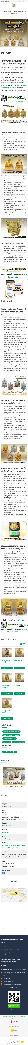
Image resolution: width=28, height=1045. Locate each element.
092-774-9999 (6, 826)
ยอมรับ (22, 1041)
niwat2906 (5, 832)
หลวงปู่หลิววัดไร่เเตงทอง (18, 742)
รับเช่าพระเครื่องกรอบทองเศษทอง (11, 735)
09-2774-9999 (20, 620)
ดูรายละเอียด (7, 668)
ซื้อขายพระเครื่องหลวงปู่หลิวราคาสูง (11, 732)
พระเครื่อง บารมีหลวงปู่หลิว (10, 752)
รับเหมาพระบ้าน (7, 742)
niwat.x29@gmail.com (9, 839)
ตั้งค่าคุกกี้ (18, 1041)
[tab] (14, 881)
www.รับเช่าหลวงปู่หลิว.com (10, 848)
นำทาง (14, 930)
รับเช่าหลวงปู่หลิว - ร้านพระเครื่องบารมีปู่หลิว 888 (15, 1016)
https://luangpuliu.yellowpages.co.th (13, 845)
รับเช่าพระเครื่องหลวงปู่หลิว (10, 739)
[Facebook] (3, 873)
